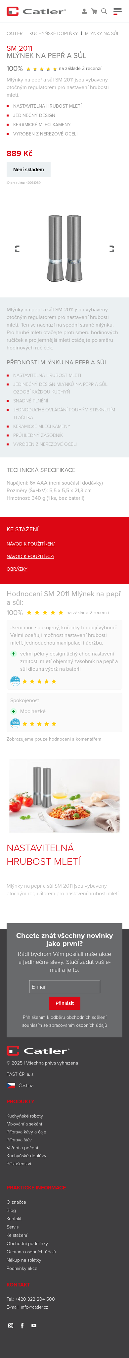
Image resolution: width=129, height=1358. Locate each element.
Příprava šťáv (19, 1139)
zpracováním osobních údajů (78, 1025)
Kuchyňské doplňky (53, 33)
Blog (11, 1210)
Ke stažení (17, 1235)
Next (112, 248)
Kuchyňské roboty (25, 1116)
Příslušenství (19, 1163)
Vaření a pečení (22, 1147)
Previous (17, 248)
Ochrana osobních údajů (31, 1251)
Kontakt (14, 1218)
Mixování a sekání (24, 1124)
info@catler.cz (34, 1307)
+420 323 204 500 (35, 1299)
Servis (13, 1227)
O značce (16, 1202)
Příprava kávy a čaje (26, 1131)
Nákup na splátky (24, 1260)
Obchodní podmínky (27, 1243)
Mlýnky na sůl (102, 33)
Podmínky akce (22, 1268)
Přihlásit (65, 1003)
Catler (14, 33)
